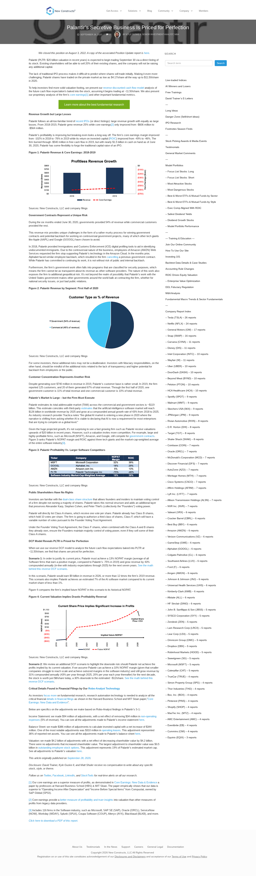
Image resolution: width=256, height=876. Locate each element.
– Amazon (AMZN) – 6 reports (182, 530)
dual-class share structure (77, 499)
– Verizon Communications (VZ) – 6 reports (189, 536)
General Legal (155, 846)
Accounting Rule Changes (179, 269)
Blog (149, 11)
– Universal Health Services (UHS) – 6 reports (190, 585)
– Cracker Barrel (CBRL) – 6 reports (185, 518)
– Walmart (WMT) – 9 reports (181, 402)
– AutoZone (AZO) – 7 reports (181, 469)
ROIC (113, 138)
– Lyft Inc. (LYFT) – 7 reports (181, 494)
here (146, 52)
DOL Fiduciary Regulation (179, 287)
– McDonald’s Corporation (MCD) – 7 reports (190, 457)
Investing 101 (172, 256)
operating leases (111, 730)
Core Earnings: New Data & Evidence (135, 782)
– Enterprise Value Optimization (182, 281)
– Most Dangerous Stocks (179, 189)
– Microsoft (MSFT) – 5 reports (182, 664)
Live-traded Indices (176, 80)
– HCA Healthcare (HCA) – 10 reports (186, 390)
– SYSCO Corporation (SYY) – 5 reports (187, 615)
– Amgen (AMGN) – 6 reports (181, 573)
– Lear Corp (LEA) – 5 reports (181, 634)
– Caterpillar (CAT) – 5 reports (182, 670)
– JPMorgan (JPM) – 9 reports (182, 415)
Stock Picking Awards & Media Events (186, 141)
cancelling (112, 256)
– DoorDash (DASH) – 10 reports (183, 372)
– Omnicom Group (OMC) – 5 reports (186, 640)
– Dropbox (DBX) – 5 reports (181, 646)
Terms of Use (179, 856)
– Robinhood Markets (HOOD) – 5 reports (188, 652)
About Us (77, 846)
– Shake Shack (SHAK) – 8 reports (184, 439)
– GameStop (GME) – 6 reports (182, 542)
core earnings (78, 94)
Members (203, 11)
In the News (110, 846)
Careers (138, 846)
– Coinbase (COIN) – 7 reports (182, 445)
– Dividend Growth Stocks (179, 220)
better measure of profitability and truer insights (86, 799)
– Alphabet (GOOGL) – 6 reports (183, 549)
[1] (87, 94)
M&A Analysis (172, 293)
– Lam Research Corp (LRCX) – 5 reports (188, 628)
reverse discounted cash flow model (123, 87)
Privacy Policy (199, 856)
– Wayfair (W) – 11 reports (179, 360)
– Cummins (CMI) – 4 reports (181, 731)
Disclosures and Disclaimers (130, 856)
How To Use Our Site (177, 250)
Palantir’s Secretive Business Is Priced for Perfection (128, 27)
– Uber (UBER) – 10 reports (180, 366)
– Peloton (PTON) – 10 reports (182, 384)
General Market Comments (180, 153)
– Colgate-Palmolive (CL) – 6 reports (185, 555)
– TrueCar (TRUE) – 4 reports (181, 676)
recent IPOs (83, 121)
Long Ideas (171, 110)
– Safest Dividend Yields (178, 214)
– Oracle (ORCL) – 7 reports (181, 451)
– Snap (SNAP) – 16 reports (180, 336)
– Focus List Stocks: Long (179, 171)
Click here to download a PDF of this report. (53, 820)
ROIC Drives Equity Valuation (181, 275)
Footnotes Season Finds (178, 129)
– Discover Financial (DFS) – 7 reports (186, 463)
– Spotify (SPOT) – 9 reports (181, 396)
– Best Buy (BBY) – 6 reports (181, 524)
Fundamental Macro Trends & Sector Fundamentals (194, 299)
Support (125, 846)
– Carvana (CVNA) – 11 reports (182, 342)
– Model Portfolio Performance (182, 226)
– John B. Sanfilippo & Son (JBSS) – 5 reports (190, 609)
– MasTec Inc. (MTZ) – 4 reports (183, 713)
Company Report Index (178, 311)
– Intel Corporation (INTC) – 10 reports (186, 354)
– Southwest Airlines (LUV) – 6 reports (186, 561)
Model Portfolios (174, 165)
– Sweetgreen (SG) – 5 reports (182, 658)
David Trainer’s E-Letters (179, 98)
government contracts (142, 436)
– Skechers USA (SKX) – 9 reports (184, 409)
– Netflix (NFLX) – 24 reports (181, 323)
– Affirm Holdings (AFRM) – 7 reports (185, 488)
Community (164, 11)
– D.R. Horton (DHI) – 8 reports (182, 427)
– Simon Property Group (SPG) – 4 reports (188, 682)
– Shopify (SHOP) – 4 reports (181, 707)
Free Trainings (173, 92)
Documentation (175, 846)
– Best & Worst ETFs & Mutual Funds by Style (190, 202)
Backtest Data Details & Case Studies (186, 263)
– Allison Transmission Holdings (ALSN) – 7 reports (193, 500)
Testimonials (172, 147)
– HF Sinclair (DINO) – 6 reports (183, 603)
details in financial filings (60, 698)
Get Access (112, 11)
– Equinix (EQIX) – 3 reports (180, 737)
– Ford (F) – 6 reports (177, 567)
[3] (63, 442)
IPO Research (173, 123)
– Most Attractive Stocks (178, 183)
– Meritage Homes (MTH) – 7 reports (185, 476)
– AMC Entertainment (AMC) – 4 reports (187, 719)
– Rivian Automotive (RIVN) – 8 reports (186, 421)
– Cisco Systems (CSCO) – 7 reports (185, 482)
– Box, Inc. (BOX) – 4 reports (181, 695)
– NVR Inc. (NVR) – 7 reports (181, 506)
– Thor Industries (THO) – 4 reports (185, 689)
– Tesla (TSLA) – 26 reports (180, 317)
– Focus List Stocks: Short (179, 177)
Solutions (132, 11)
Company (184, 11)
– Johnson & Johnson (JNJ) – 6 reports (187, 579)
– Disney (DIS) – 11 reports (180, 348)
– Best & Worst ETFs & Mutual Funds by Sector (191, 196)
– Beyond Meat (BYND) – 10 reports (185, 378)
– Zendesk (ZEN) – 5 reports (181, 622)
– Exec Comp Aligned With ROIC (183, 208)
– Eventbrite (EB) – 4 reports (181, 725)
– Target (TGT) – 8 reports (180, 433)
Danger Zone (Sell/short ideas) (182, 116)
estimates (86, 408)
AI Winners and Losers (178, 86)
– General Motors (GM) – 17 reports (185, 329)
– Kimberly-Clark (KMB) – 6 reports (184, 591)
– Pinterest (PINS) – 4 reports (181, 701)
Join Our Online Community (180, 244)
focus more (50, 695)
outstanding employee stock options (58, 747)
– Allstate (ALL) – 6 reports (180, 597)
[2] (112, 124)
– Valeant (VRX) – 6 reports (180, 512)
